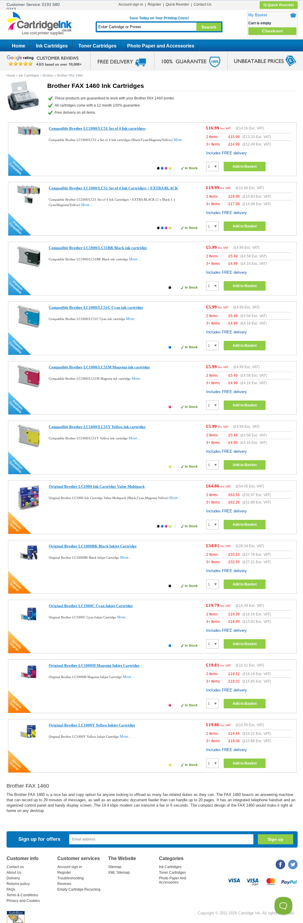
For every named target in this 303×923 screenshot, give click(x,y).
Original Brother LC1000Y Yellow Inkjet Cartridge (92, 725)
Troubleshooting (70, 878)
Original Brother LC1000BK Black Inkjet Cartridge (93, 546)
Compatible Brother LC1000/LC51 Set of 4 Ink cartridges (97, 128)
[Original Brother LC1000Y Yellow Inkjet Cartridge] (28, 741)
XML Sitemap (119, 872)
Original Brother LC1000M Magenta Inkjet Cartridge (94, 665)
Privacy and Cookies (23, 901)
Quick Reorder (281, 5)
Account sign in (131, 4)
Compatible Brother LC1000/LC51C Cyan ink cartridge (96, 307)
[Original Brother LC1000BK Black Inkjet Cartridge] (28, 562)
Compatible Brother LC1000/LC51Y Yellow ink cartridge (97, 427)
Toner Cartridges (97, 45)
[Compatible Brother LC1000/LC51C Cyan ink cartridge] (28, 326)
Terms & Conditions (22, 895)
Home (18, 45)
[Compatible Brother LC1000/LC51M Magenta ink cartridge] (28, 386)
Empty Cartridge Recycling (78, 889)
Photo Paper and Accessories (160, 45)
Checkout (272, 31)
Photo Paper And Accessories (172, 880)
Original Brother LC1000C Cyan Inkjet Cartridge (91, 606)
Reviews (64, 884)
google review (45, 60)
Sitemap (114, 867)
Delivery (13, 878)
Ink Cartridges (52, 45)
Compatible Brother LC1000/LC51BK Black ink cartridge (98, 248)
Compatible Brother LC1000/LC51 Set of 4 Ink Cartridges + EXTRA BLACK (113, 188)
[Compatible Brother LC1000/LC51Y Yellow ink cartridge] (28, 446)
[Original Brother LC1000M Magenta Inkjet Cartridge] (28, 681)
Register (154, 4)
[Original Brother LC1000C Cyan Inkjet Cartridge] (28, 625)
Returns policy (18, 884)
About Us (14, 872)
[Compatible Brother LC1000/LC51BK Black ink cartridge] (28, 267)
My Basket (257, 15)
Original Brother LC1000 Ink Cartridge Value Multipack (97, 486)
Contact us (15, 867)
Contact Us (203, 4)
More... (179, 139)
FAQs (11, 889)
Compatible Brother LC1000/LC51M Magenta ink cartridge (99, 367)
